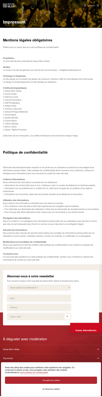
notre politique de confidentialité (34, 372)
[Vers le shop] (85, 5)
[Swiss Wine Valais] (8, 5)
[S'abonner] (67, 317)
